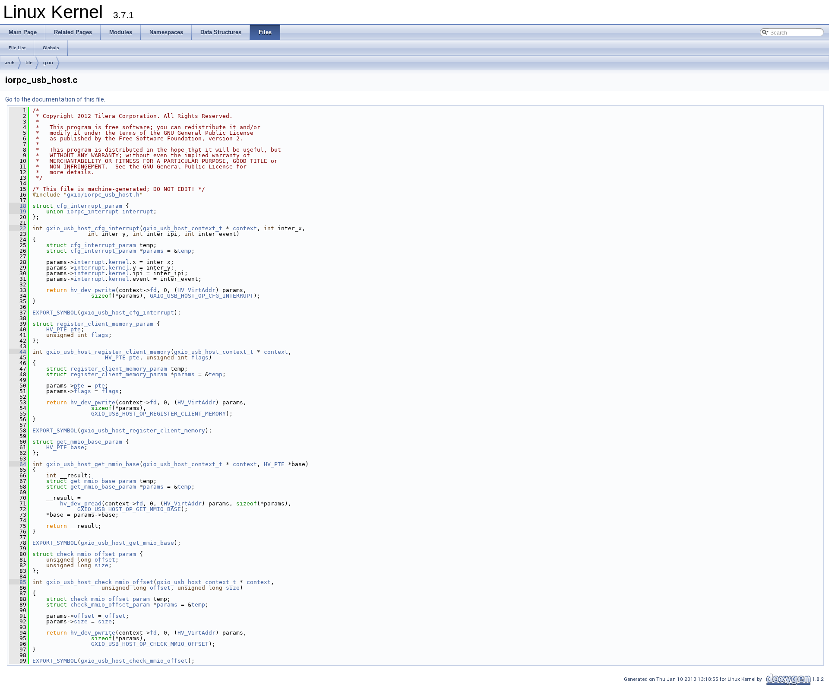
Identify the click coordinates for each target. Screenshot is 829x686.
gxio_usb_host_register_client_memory (108, 352)
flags (99, 335)
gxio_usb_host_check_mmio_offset (99, 582)
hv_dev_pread (80, 503)
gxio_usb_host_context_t (182, 228)
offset (105, 559)
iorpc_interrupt (93, 211)
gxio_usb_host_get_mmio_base (92, 464)
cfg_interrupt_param (89, 206)
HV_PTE (56, 329)
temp (184, 251)
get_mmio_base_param (89, 441)
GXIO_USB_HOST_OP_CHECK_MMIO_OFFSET (150, 644)
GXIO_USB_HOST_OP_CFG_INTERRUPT (201, 295)
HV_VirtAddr (196, 290)
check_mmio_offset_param (96, 554)
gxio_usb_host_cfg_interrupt (92, 228)
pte (75, 329)
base (77, 447)
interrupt (137, 211)
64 (17, 464)
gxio (48, 62)
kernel (118, 262)
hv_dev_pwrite (92, 290)
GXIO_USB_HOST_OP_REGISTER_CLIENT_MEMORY (158, 413)
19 (17, 211)
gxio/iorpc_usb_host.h (103, 194)
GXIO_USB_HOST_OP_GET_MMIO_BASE (129, 509)
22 (17, 228)
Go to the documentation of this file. (55, 99)
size (101, 565)
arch (10, 62)
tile (28, 62)
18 (17, 206)
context (245, 228)
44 (17, 352)
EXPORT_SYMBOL (54, 312)
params (153, 251)
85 (17, 582)
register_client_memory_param (105, 324)
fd (153, 290)
